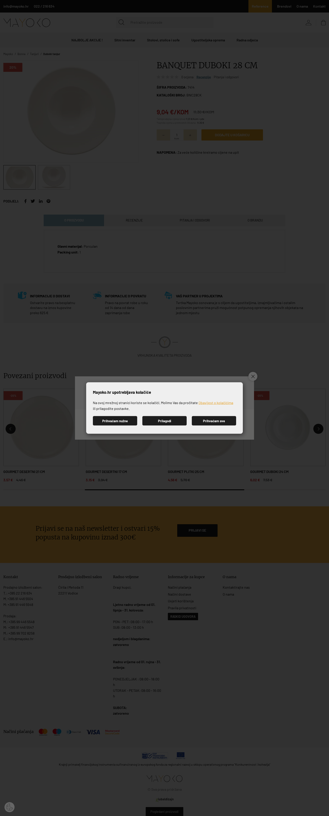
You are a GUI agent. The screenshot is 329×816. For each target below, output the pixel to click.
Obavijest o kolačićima (216, 403)
